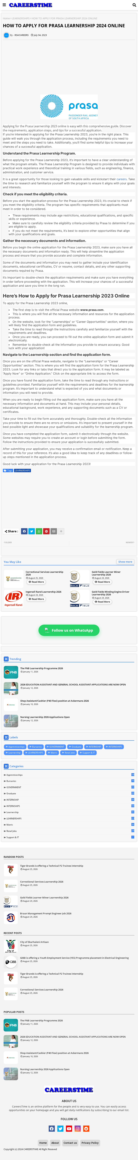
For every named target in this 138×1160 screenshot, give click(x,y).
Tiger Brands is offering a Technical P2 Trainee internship (51, 865)
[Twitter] (31, 531)
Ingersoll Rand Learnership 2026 (43, 591)
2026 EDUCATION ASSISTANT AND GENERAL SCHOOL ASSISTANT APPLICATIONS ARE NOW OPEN (73, 684)
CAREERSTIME (30, 1149)
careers (122, 179)
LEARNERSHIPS (21, 18)
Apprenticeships (16, 746)
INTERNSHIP (95, 746)
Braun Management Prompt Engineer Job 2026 (45, 913)
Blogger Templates (51, 1153)
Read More (38, 581)
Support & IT (88, 752)
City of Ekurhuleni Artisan (34, 942)
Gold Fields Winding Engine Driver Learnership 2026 (110, 593)
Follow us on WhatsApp (72, 630)
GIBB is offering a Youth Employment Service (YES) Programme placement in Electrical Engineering (74, 958)
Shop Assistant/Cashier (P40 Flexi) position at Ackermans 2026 (54, 700)
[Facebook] (24, 531)
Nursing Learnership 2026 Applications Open (45, 717)
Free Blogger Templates (98, 1153)
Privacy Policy (90, 1142)
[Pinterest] (46, 531)
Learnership (14, 752)
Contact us (70, 1142)
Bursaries (37, 746)
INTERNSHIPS (115, 746)
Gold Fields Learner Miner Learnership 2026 (106, 573)
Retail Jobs (70, 752)
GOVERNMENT (56, 746)
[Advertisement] (69, 65)
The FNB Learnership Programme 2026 (41, 668)
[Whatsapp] (39, 531)
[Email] (53, 531)
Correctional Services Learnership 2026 (44, 573)
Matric (54, 752)
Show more (125, 561)
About (55, 1142)
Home (6, 18)
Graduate (76, 746)
